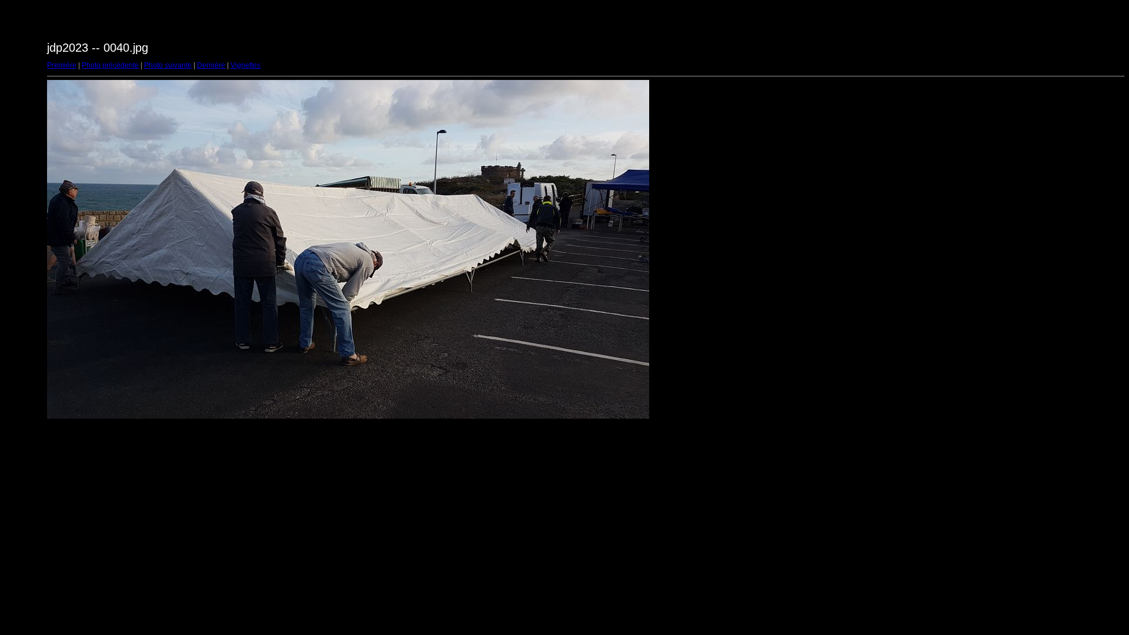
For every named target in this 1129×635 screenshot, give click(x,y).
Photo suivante (168, 65)
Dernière (211, 65)
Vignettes (245, 65)
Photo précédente (110, 65)
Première (61, 65)
